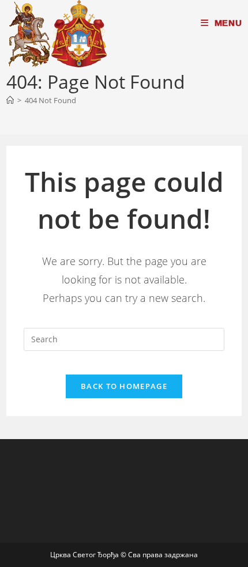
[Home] (10, 100)
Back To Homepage (124, 386)
